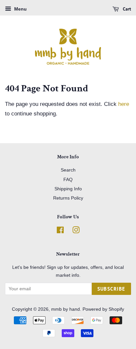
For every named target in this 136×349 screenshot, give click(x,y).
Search (68, 170)
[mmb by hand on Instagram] (76, 231)
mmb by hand (65, 309)
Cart (126, 9)
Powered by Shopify (103, 309)
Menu (20, 9)
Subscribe (111, 289)
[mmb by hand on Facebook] (60, 231)
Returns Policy (68, 198)
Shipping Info (68, 188)
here (123, 104)
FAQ (68, 179)
